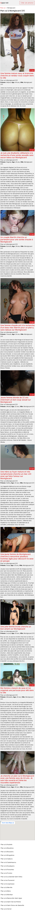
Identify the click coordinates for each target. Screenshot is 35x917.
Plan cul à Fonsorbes (7, 869)
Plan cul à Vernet (6, 909)
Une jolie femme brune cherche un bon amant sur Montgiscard (15, 627)
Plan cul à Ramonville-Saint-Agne (11, 898)
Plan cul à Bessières (7, 848)
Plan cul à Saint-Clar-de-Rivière (11, 902)
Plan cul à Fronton (6, 873)
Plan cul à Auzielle (6, 844)
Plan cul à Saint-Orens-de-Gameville (12, 905)
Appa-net (4, 3)
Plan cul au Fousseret (7, 880)
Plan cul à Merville (6, 887)
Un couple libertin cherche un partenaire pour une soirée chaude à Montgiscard (16, 239)
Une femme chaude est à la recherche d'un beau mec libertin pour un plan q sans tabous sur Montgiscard (17, 327)
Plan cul (2, 8)
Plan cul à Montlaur (7, 894)
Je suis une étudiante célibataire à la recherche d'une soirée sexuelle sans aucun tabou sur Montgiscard (16, 155)
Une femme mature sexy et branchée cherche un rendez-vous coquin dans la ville (17, 75)
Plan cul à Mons (6, 891)
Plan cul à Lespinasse (7, 884)
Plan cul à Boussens (7, 851)
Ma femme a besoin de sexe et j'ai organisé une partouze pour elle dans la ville (17, 690)
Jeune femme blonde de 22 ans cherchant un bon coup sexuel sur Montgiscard (15, 399)
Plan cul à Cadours (7, 859)
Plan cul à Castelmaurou (8, 862)
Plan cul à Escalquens (7, 866)
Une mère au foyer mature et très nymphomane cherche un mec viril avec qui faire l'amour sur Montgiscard (15, 475)
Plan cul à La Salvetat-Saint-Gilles (11, 877)
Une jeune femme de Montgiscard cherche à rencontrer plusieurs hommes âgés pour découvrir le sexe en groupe (16, 557)
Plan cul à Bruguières (7, 855)
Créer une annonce (27, 3)
